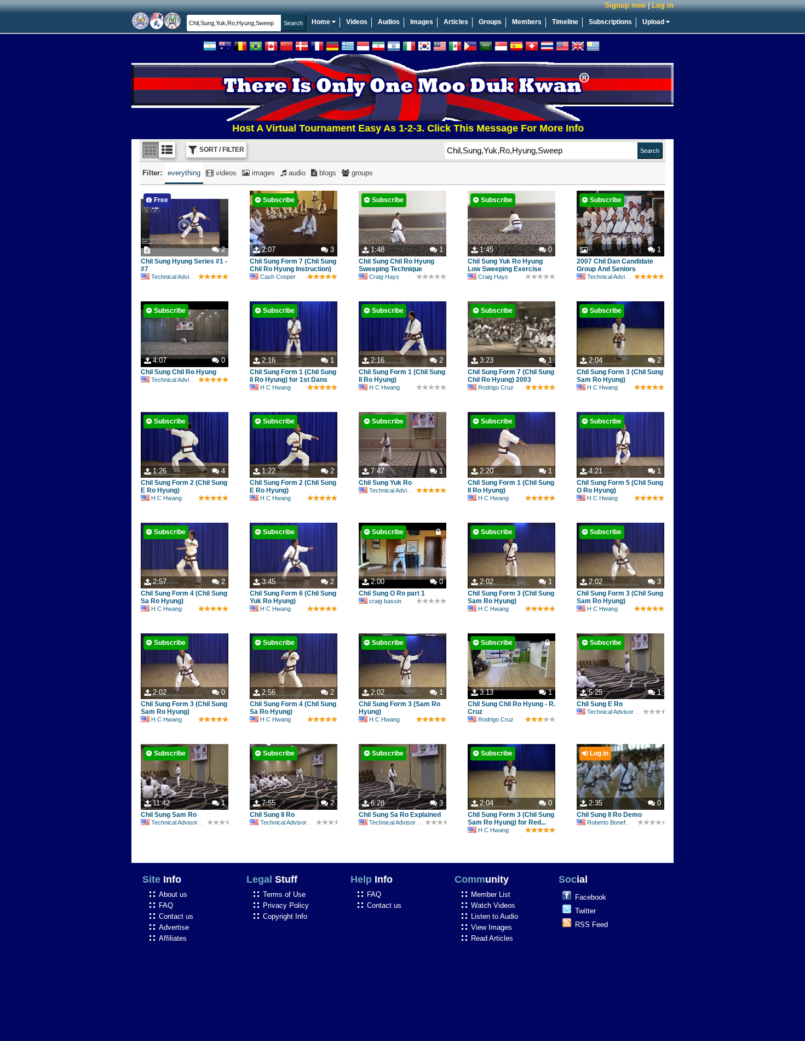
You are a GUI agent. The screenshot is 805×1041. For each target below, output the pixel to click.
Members (527, 22)
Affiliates (173, 938)
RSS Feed (591, 924)
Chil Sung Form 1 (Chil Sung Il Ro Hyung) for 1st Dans (293, 376)
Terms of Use (284, 894)
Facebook (590, 897)
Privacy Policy (286, 905)
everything (184, 173)
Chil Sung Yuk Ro (385, 483)
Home (322, 22)
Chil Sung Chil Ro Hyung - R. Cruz (511, 708)
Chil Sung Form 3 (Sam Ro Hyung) (399, 708)
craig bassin (385, 601)
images (262, 173)
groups (361, 173)
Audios (389, 22)
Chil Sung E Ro (600, 704)
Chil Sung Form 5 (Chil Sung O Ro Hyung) (620, 486)
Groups (490, 22)
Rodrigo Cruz (496, 387)
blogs (326, 173)
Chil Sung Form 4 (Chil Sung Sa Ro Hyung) (184, 597)
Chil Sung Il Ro (272, 815)
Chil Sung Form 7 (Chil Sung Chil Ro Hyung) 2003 (511, 376)
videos (225, 173)
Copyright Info (285, 916)
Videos (356, 22)
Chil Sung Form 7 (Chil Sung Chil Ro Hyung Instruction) (293, 265)
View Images (491, 927)
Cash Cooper (278, 276)
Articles (456, 22)
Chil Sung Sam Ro (169, 815)
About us (173, 894)
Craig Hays (384, 276)
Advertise (174, 927)
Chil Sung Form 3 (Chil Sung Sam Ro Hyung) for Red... (511, 818)
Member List (490, 894)
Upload (654, 22)
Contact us (176, 916)
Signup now (625, 5)
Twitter (585, 911)
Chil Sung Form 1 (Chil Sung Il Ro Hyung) (402, 376)
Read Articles (492, 938)
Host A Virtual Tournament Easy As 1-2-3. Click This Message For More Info (379, 128)
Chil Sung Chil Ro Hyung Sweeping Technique (396, 265)
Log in (663, 5)
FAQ (166, 905)
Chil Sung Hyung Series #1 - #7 (184, 265)
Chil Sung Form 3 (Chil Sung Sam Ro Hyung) (620, 376)
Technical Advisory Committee (191, 276)
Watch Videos (493, 905)
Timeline (565, 22)
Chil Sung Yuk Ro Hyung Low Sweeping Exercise (505, 265)
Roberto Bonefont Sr (614, 822)
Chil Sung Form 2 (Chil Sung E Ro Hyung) (184, 486)
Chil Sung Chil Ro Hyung (178, 372)
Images (421, 22)
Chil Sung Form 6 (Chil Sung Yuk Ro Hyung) (293, 597)
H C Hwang (275, 387)
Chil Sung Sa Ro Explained (400, 815)
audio (296, 173)
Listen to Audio (494, 916)
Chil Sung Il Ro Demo (609, 815)
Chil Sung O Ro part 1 (392, 593)
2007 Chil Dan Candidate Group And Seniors (615, 265)
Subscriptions (610, 22)
